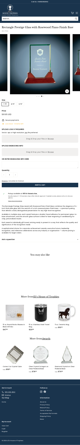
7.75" (5, 104)
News (42, 419)
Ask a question (8, 239)
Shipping (5, 181)
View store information (15, 201)
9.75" (20, 104)
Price (4, 111)
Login (4, 429)
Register (5, 431)
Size (3, 100)
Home (4, 402)
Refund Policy (45, 408)
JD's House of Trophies (46, 296)
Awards (46, 338)
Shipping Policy (45, 416)
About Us (43, 402)
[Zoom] (67, 91)
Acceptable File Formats (48, 413)
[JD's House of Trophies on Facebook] (45, 392)
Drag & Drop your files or (40, 139)
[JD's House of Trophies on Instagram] (41, 392)
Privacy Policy (45, 405)
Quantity (5, 170)
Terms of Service (46, 410)
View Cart (5, 426)
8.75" (13, 104)
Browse (51, 139)
